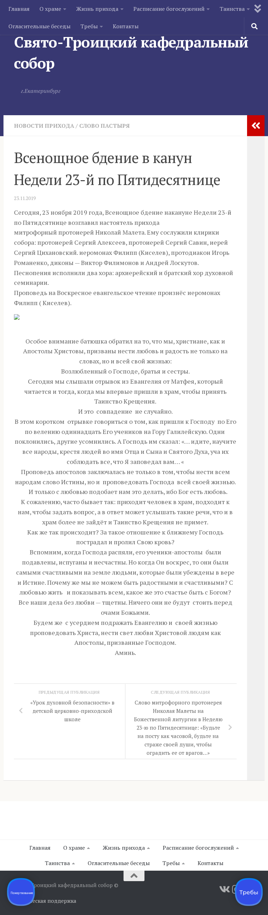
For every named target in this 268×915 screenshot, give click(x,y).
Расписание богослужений (168, 9)
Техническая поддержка (45, 900)
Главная (19, 9)
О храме (50, 9)
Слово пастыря (104, 126)
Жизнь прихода (97, 9)
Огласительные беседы (39, 26)
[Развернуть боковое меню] (256, 125)
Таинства (232, 9)
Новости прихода (44, 126)
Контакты (126, 26)
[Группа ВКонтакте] (224, 889)
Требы (89, 26)
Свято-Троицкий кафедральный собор (131, 52)
